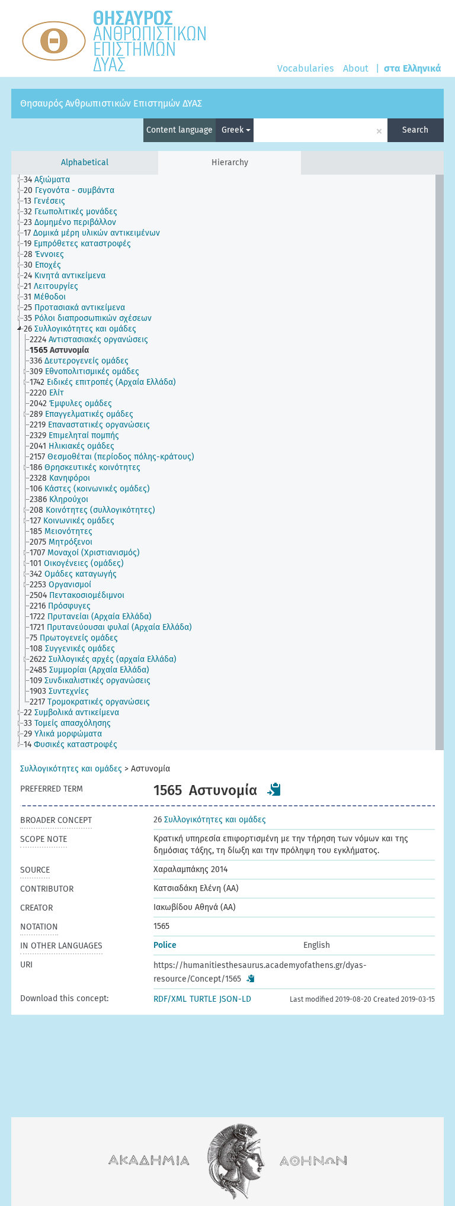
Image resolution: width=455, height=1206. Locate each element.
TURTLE (203, 999)
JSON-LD (235, 999)
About (356, 68)
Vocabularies (305, 68)
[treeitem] (52, 180)
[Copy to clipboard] (274, 789)
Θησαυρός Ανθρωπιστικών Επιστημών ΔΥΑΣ (111, 103)
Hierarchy (230, 162)
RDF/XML (170, 999)
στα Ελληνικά (412, 68)
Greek (234, 130)
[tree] (227, 462)
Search (415, 130)
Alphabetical (84, 162)
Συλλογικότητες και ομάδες (71, 769)
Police (165, 945)
